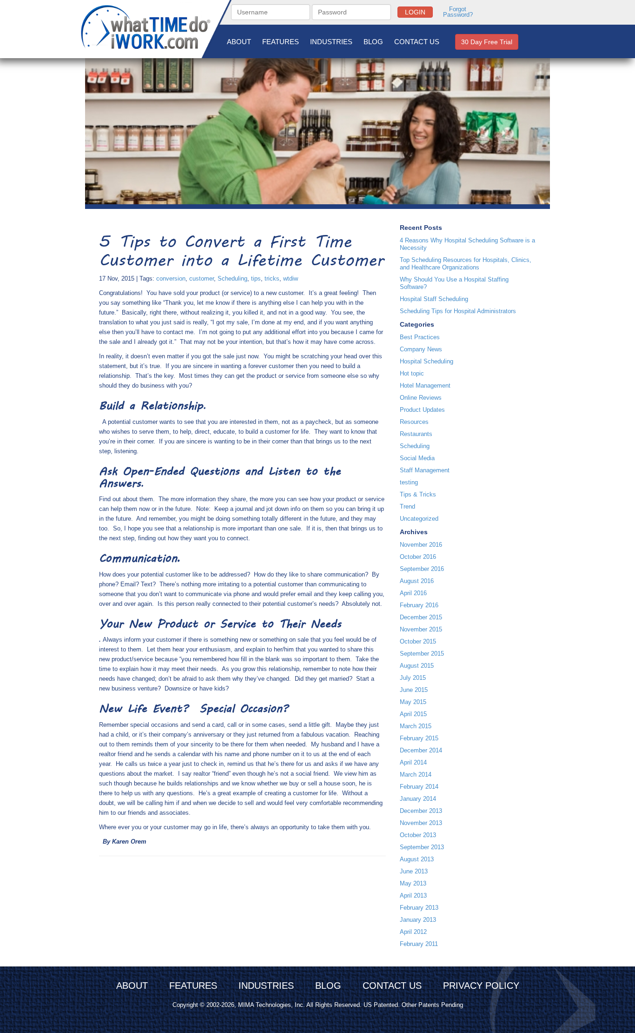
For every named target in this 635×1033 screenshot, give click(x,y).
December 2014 (421, 750)
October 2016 (418, 556)
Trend (407, 506)
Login (415, 12)
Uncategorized (419, 518)
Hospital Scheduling (426, 361)
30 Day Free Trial (486, 42)
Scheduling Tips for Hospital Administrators (458, 311)
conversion (170, 278)
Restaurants (416, 433)
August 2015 (417, 665)
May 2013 (413, 883)
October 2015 (418, 641)
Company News (421, 349)
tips (256, 278)
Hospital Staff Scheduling (434, 298)
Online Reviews (421, 397)
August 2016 (417, 580)
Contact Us (416, 42)
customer (201, 278)
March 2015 (415, 726)
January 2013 (418, 919)
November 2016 (421, 544)
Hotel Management (425, 385)
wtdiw (290, 278)
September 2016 (422, 568)
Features (280, 42)
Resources (414, 421)
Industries (331, 42)
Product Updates (422, 409)
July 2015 (413, 677)
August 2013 (417, 859)
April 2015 (413, 714)
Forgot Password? (458, 12)
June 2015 (414, 689)
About (239, 42)
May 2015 (413, 701)
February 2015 (419, 738)
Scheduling (232, 278)
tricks (272, 278)
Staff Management (425, 470)
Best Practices (420, 337)
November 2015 (421, 629)
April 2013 (413, 895)
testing (409, 482)
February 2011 (419, 943)
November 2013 (421, 822)
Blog (373, 42)
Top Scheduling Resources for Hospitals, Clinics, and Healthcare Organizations (465, 263)
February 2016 (419, 605)
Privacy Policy (481, 985)
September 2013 (422, 847)
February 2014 (419, 786)
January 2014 (418, 798)
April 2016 (413, 593)
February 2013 (419, 907)
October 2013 (418, 835)
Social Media (417, 458)
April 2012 (413, 931)
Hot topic (412, 373)
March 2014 (415, 774)
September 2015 (422, 653)
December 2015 (421, 617)
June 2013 (414, 871)
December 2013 (421, 810)
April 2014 (413, 762)
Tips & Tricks (418, 494)
